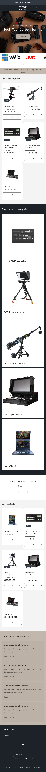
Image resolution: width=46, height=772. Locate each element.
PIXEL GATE (8, 187)
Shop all (23, 36)
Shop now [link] (22, 486)
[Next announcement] (42, 2)
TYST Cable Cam (9, 106)
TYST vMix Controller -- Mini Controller (12, 146)
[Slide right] (27, 64)
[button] (4, 7)
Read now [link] (8, 656)
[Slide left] (18, 64)
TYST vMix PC (10, 466)
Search (6, 735)
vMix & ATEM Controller (15, 261)
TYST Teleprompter (13, 312)
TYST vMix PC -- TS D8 (11, 532)
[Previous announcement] (4, 2)
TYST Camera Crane (32, 106)
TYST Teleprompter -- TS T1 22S (11, 573)
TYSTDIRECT (14, 767)
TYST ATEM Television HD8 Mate (32, 146)
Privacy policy (36, 767)
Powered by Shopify (24, 767)
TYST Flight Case (11, 414)
